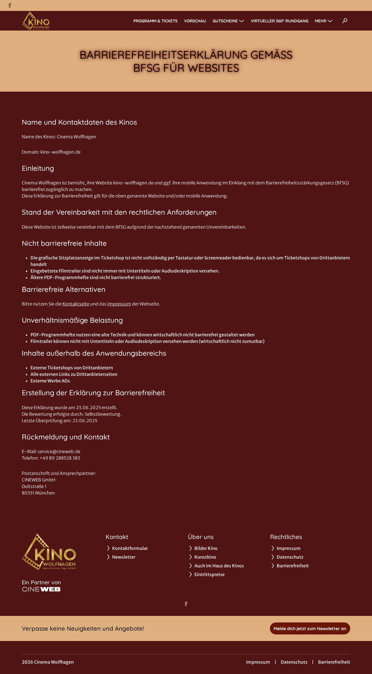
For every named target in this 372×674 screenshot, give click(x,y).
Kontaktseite (75, 304)
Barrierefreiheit (334, 662)
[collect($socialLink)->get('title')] (9, 5)
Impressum (119, 304)
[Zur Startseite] (60, 20)
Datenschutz (294, 662)
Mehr (320, 20)
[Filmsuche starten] (344, 20)
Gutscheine (225, 20)
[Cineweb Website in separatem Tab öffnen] (41, 589)
